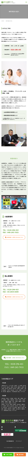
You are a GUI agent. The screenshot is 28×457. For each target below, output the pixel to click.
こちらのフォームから (16, 53)
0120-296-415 (16, 50)
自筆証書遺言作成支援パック (11, 115)
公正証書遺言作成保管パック (11, 112)
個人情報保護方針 (10, 441)
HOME (2, 20)
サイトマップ (18, 441)
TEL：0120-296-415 (11, 230)
